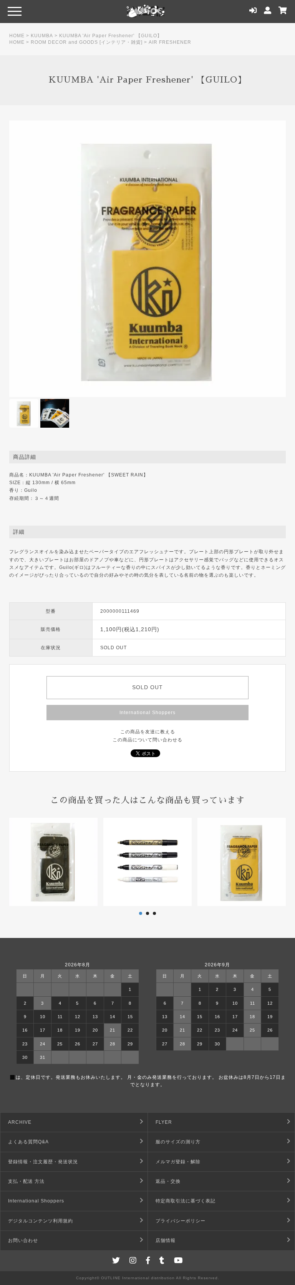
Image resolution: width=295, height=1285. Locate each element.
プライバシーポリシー (181, 1221)
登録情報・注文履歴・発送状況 (43, 1161)
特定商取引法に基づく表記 (185, 1201)
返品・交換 (168, 1181)
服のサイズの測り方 (178, 1141)
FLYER (164, 1122)
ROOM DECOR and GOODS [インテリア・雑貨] (87, 42)
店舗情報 (166, 1240)
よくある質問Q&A (28, 1141)
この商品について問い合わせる (147, 740)
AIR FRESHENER (170, 42)
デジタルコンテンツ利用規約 (40, 1221)
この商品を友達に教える (147, 731)
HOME (17, 35)
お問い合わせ (23, 1240)
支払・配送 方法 (26, 1181)
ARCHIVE (19, 1122)
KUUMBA (42, 35)
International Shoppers (147, 712)
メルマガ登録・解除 (178, 1161)
